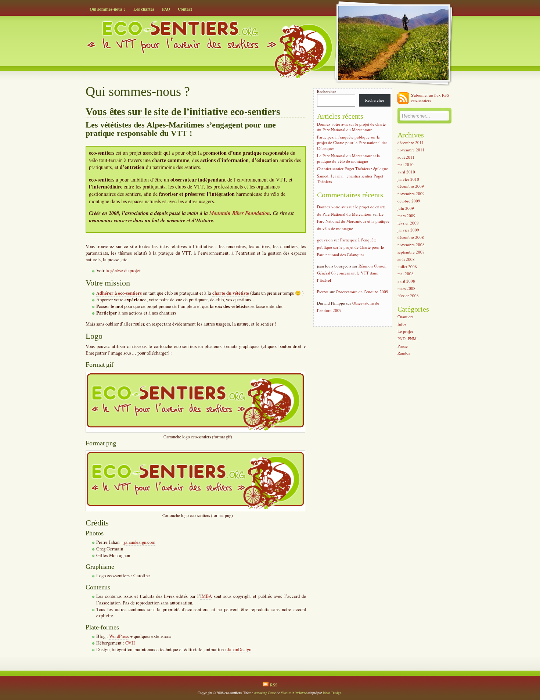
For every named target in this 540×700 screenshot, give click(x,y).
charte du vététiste (230, 293)
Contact (185, 9)
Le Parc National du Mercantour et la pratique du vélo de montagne (348, 158)
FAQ (166, 9)
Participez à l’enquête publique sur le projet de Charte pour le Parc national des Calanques (352, 142)
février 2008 (408, 295)
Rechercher (326, 91)
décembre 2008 (410, 237)
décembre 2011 (410, 143)
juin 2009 (405, 208)
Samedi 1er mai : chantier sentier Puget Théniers (350, 178)
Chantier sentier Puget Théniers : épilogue (352, 168)
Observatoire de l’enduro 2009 (362, 291)
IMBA (206, 596)
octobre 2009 (408, 201)
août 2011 (406, 157)
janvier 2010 (408, 179)
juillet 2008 (407, 266)
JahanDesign (239, 649)
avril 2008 (406, 281)
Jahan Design (332, 692)
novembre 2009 (411, 193)
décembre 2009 (410, 186)
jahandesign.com (139, 542)
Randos (403, 353)
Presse (402, 346)
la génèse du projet (123, 271)
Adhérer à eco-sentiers (119, 293)
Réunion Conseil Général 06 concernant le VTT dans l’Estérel (351, 273)
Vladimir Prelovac (294, 692)
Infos (401, 324)
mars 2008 (406, 288)
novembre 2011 (411, 149)
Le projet (405, 331)
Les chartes (143, 9)
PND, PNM (407, 338)
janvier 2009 (408, 230)
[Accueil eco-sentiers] (209, 32)
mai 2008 (405, 274)
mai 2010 (405, 164)
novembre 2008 (411, 244)
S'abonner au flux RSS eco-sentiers (430, 97)
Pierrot (322, 291)
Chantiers (405, 317)
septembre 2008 (411, 252)
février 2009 (408, 223)
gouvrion (325, 240)
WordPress (119, 636)
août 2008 (406, 259)
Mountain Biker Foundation (239, 213)
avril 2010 (406, 172)
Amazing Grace (265, 692)
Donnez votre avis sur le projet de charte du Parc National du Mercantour (351, 126)
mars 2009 (406, 215)
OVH (130, 643)
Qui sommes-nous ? (108, 9)
